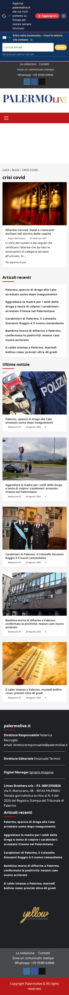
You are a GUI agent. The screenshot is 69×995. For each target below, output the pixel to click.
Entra (61, 47)
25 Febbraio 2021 (38, 238)
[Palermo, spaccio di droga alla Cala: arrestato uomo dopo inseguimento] (34, 392)
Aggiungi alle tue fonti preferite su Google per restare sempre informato (21, 16)
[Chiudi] (9, 16)
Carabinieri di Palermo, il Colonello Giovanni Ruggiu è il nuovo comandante (34, 321)
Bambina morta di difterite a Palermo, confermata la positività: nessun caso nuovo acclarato (33, 335)
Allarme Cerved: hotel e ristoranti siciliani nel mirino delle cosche (29, 232)
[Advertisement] (34, 143)
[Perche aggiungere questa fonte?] (64, 15)
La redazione (28, 64)
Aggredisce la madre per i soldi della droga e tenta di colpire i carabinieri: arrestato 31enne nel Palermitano (32, 306)
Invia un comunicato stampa (35, 69)
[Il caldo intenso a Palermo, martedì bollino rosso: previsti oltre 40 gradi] (34, 663)
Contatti (44, 64)
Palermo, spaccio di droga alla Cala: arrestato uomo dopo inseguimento (31, 292)
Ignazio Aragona (41, 772)
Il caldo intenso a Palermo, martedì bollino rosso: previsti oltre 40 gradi (31, 349)
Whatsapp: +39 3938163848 (35, 75)
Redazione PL (14, 426)
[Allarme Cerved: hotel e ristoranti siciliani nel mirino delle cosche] (34, 203)
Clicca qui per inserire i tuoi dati (18, 54)
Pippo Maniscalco (16, 238)
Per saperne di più (15, 262)
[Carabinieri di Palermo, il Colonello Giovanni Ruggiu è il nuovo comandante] (34, 528)
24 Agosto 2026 (33, 426)
